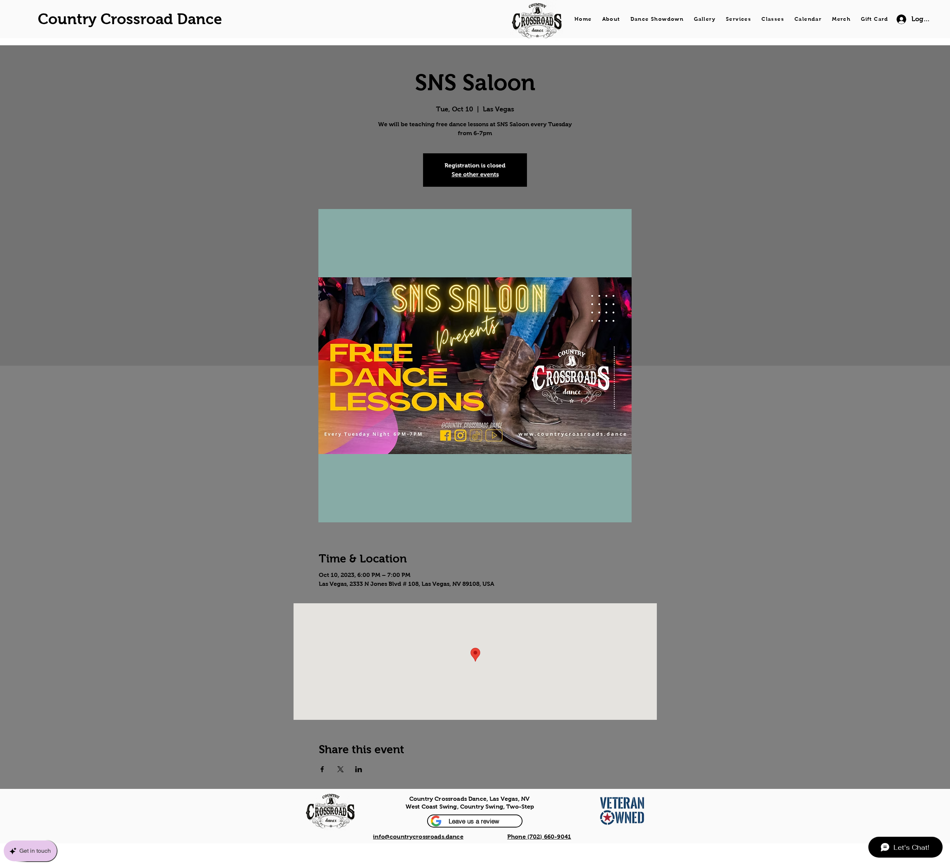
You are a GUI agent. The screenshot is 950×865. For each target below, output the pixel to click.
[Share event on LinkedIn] (358, 769)
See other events (475, 174)
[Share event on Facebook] (322, 769)
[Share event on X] (340, 769)
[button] (474, 821)
